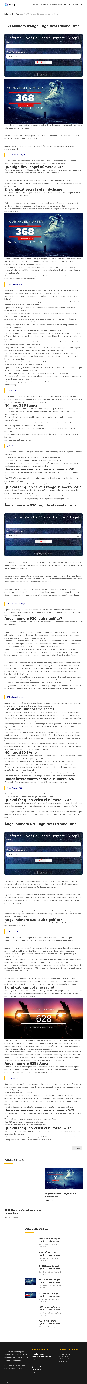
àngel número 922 (14, 788)
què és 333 (11, 446)
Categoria (76, 4)
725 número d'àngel (66, 1354)
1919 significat (12, 390)
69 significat (63, 1361)
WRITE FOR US (64, 4)
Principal (34, 4)
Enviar (43, 68)
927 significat (64, 1356)
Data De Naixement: (15, 52)
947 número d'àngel (15, 697)
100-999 (19, 14)
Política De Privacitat (48, 4)
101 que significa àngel (16, 604)
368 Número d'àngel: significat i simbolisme (43, 14)
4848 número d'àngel (16, 1078)
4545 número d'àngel (16, 155)
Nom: (8, 42)
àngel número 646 (14, 284)
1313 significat (12, 931)
